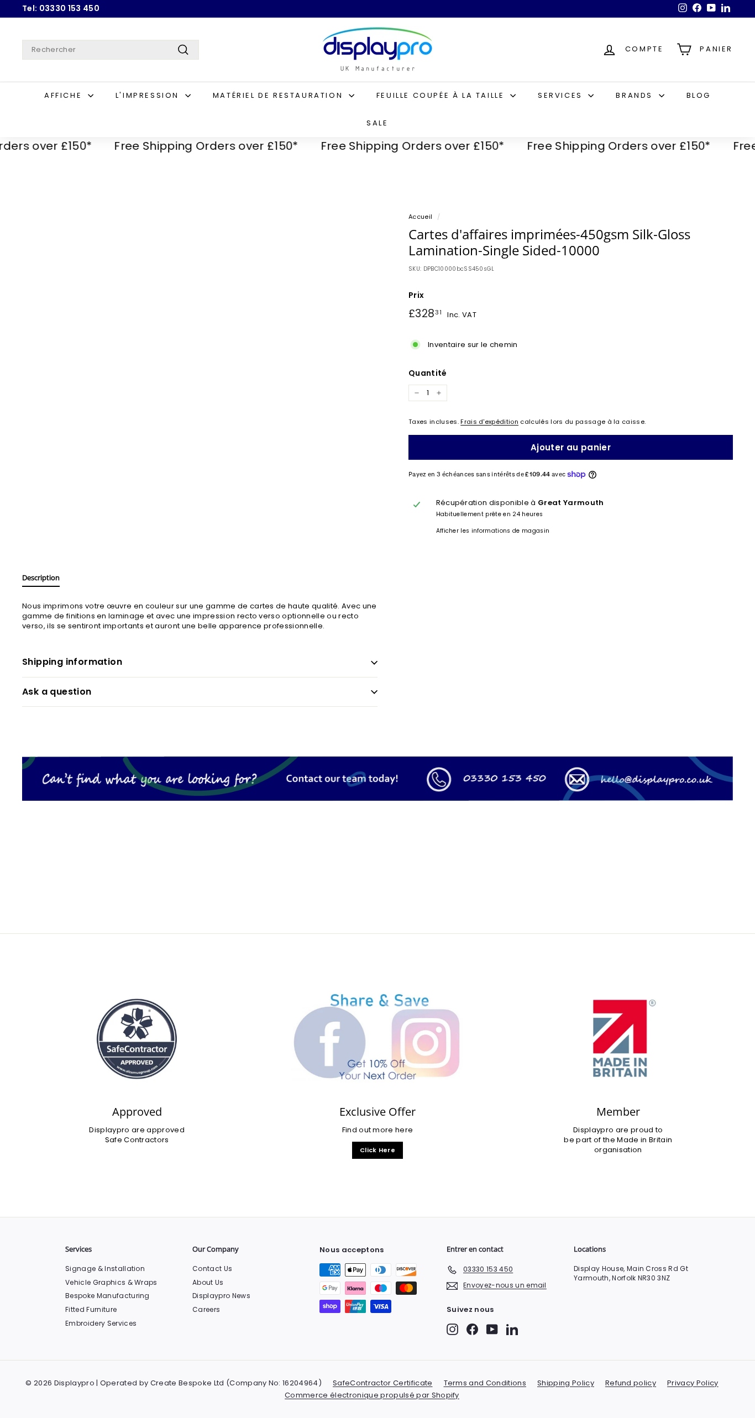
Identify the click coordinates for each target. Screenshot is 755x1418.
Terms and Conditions (485, 1383)
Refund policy (630, 1383)
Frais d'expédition (489, 421)
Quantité (427, 373)
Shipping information (72, 661)
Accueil (420, 216)
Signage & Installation (105, 1268)
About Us (208, 1282)
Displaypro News (221, 1295)
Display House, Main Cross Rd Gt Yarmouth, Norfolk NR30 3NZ (631, 1273)
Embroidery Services (101, 1323)
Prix (416, 295)
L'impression (149, 95)
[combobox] (110, 50)
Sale (377, 123)
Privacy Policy (693, 1383)
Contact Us (212, 1268)
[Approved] (137, 1039)
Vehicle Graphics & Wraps (111, 1282)
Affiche (64, 95)
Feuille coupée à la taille (441, 95)
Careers (206, 1309)
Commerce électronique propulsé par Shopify (372, 1395)
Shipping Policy (565, 1383)
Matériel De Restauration (279, 95)
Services (561, 95)
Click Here (377, 1150)
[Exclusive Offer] (377, 1039)
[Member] (618, 1039)
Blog (698, 95)
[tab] (41, 580)
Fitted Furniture (91, 1309)
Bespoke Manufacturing (107, 1295)
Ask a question (57, 691)
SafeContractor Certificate (382, 1383)
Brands (636, 95)
